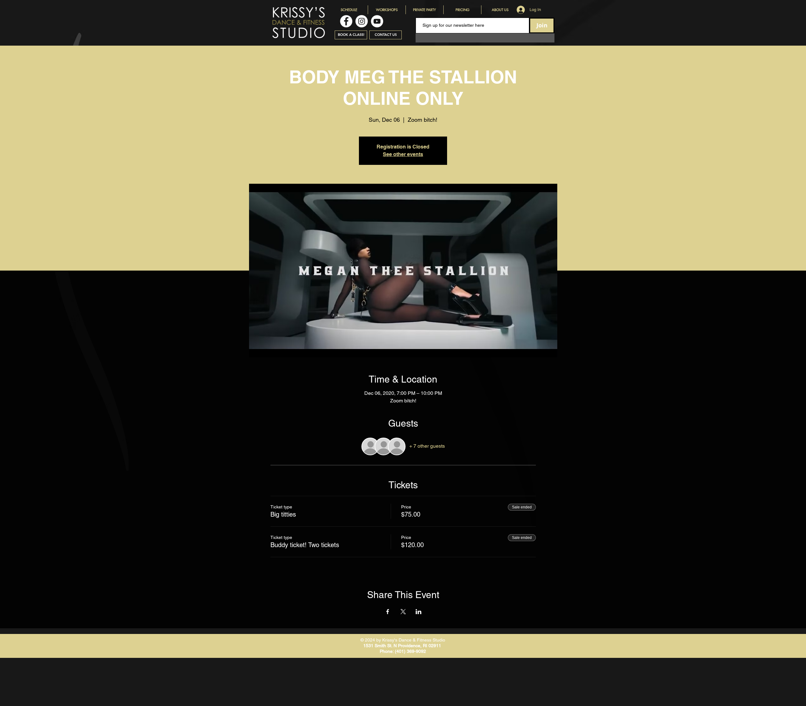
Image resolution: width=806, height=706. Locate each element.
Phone (386, 651)
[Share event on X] (403, 611)
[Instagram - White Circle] (361, 21)
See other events (403, 154)
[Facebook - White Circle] (346, 21)
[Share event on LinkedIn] (419, 611)
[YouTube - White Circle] (377, 21)
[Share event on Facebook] (388, 611)
